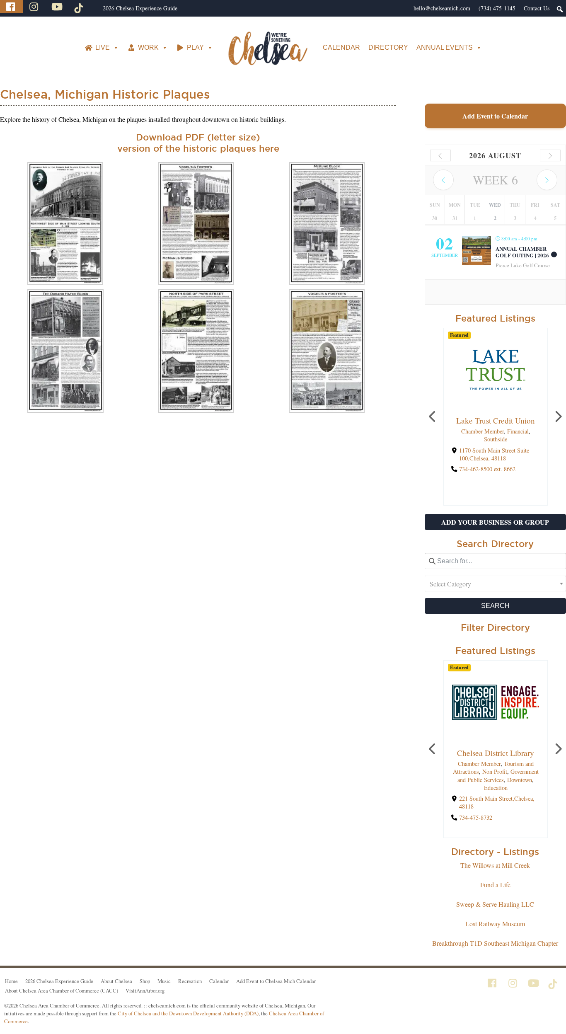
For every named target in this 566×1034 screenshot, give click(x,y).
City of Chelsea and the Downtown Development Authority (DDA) (188, 1013)
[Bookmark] (495, 403)
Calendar (219, 981)
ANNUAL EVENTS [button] (444, 47)
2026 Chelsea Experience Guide (140, 8)
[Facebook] (11, 6)
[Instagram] (34, 6)
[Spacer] (94, 8)
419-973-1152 (475, 793)
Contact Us (536, 8)
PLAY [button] (195, 47)
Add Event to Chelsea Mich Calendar (276, 981)
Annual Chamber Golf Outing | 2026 (522, 252)
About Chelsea (116, 981)
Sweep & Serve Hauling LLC (495, 904)
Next (557, 417)
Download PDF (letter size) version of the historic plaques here (198, 142)
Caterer (495, 771)
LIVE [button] (102, 47)
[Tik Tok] (80, 6)
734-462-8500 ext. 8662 (487, 469)
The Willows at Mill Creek (495, 865)
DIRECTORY (388, 47)
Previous (433, 417)
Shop (145, 981)
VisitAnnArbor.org (145, 990)
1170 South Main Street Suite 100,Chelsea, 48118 (494, 454)
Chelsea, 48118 (477, 782)
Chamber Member (482, 431)
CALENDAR (341, 47)
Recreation (190, 981)
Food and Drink (517, 764)
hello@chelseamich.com (442, 8)
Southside (495, 439)
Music (164, 981)
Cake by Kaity (495, 752)
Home (11, 981)
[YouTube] (58, 6)
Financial (517, 431)
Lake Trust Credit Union (495, 420)
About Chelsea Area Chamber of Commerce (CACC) (61, 990)
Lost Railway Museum (495, 923)
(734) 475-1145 (497, 8)
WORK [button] (148, 47)
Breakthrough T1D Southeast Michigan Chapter (495, 943)
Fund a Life (495, 884)
